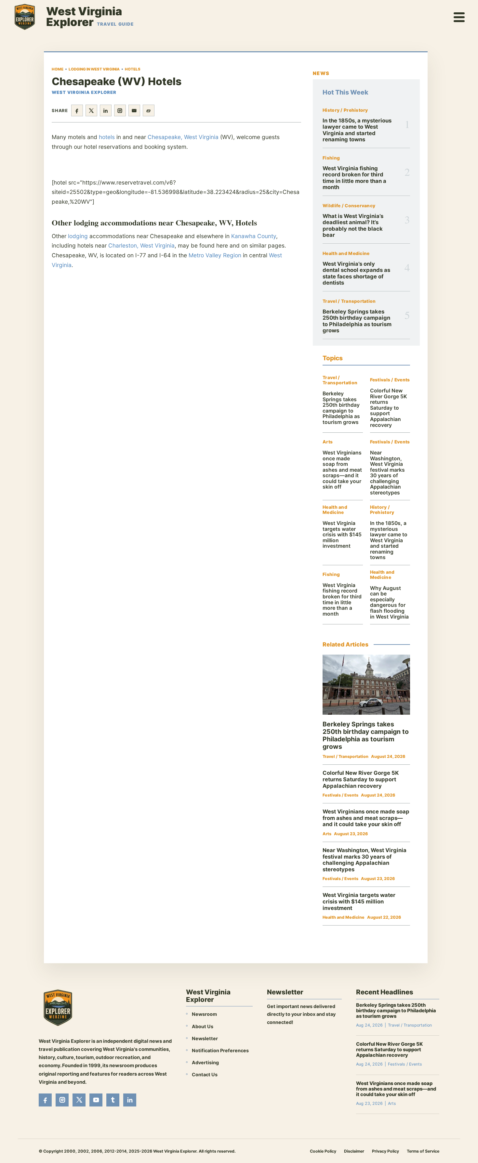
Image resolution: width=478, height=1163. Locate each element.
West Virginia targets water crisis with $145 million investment (342, 534)
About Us (202, 1026)
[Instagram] (62, 1099)
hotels (107, 137)
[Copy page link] (148, 110)
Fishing (331, 158)
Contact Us (205, 1074)
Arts (328, 442)
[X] (79, 1099)
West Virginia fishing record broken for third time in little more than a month (354, 177)
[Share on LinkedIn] (106, 110)
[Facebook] (45, 1099)
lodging (78, 236)
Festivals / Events (390, 379)
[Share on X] (91, 110)
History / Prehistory (345, 110)
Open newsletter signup (298, 1039)
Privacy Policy (385, 1151)
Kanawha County (253, 236)
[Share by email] (134, 110)
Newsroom (204, 1014)
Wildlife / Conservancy (349, 205)
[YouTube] (95, 1099)
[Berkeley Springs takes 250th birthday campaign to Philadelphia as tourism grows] (366, 685)
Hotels (132, 69)
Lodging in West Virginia (94, 69)
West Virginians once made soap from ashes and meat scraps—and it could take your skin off (342, 470)
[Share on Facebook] (77, 110)
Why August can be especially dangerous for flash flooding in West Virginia (389, 602)
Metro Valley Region (215, 255)
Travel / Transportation (349, 301)
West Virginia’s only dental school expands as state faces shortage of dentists (356, 273)
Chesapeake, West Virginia (183, 137)
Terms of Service (423, 1151)
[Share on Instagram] (120, 110)
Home (57, 69)
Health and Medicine (346, 253)
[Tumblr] (112, 1099)
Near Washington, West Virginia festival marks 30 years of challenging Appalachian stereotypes (387, 473)
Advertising (205, 1062)
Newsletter (205, 1038)
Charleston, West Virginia (141, 245)
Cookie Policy (323, 1151)
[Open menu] (459, 17)
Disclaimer (354, 1151)
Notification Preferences (220, 1050)
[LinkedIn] (129, 1099)
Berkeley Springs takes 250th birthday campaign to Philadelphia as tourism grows (357, 321)
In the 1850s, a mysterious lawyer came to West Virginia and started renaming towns (357, 130)
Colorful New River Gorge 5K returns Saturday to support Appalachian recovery (388, 408)
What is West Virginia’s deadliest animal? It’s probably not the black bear (353, 225)
